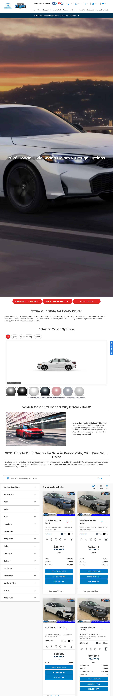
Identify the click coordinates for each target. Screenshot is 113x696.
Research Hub (86, 301)
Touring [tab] (29, 336)
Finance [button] (74, 10)
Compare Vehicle (56, 591)
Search (100, 478)
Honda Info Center (102, 10)
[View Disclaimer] (65, 539)
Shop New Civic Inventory (27, 301)
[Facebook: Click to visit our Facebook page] (53, 4)
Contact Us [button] (91, 10)
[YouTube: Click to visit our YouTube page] (59, 4)
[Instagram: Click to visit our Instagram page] (62, 4)
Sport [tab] (15, 336)
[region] (59, 561)
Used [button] (39, 10)
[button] (56, 15)
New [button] (34, 10)
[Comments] (71, 539)
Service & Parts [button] (56, 10)
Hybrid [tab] (38, 336)
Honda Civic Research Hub (57, 301)
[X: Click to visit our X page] (56, 4)
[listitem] (11, 391)
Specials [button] (46, 10)
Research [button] (66, 10)
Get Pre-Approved (59, 577)
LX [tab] (8, 336)
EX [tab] (21, 336)
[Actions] (71, 522)
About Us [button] (82, 10)
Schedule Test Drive (59, 571)
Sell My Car (59, 581)
